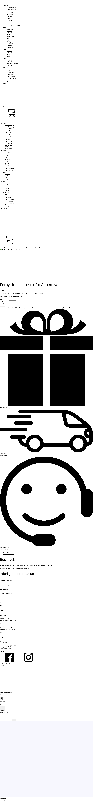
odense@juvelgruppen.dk (7, 639)
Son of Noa (66, 308)
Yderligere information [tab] (8, 554)
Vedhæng (9, 40)
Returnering (3, 689)
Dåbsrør (11, 72)
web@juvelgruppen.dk (6, 612)
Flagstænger (12, 74)
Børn (5, 58)
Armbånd (9, 31)
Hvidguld (11, 20)
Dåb (8, 69)
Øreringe (9, 42)
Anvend (14, 719)
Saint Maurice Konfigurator (14, 25)
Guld (10, 18)
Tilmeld (46, 667)
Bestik (11, 71)
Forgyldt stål (9, 585)
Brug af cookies (4, 682)
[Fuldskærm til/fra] (1, 701)
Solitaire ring (12, 13)
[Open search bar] (2, 105)
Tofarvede (12, 22)
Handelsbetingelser (5, 686)
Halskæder (10, 32)
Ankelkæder (10, 29)
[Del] (3, 701)
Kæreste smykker (53, 308)
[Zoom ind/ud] (0, 701)
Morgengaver (10, 23)
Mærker (6, 83)
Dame (5, 27)
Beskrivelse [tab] (6, 552)
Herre (5, 49)
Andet (8, 56)
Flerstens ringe (13, 11)
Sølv (10, 16)
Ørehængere (12, 45)
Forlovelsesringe (11, 7)
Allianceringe (12, 9)
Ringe (8, 34)
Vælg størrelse (4, 301)
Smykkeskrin (12, 76)
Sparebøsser (12, 78)
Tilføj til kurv (2, 306)
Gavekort (9, 80)
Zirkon (7, 598)
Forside (2, 247)
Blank (7, 589)
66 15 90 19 (3, 607)
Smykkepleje (10, 36)
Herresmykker (76, 308)
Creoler (11, 43)
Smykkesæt (10, 38)
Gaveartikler (7, 67)
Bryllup (6, 5)
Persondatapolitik (4, 679)
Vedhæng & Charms (12, 63)
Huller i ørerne (3, 675)
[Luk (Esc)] (4, 701)
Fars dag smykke (17, 247)
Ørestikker (12, 47)
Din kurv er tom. (4, 802)
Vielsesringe (10, 14)
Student (9, 81)
